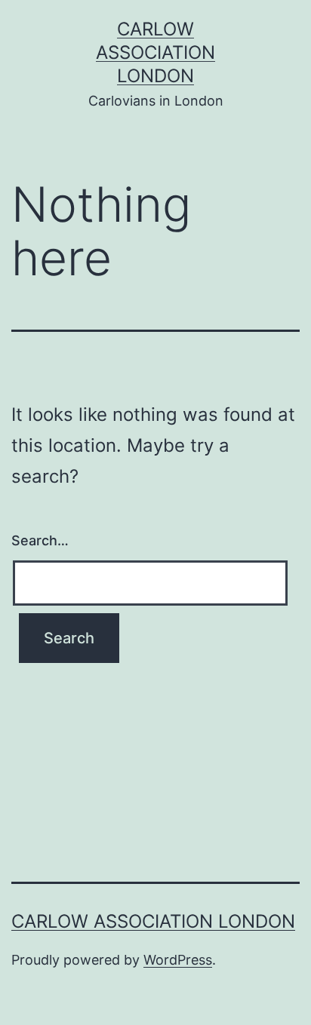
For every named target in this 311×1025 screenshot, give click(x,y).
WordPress (177, 960)
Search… (40, 540)
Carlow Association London (155, 52)
